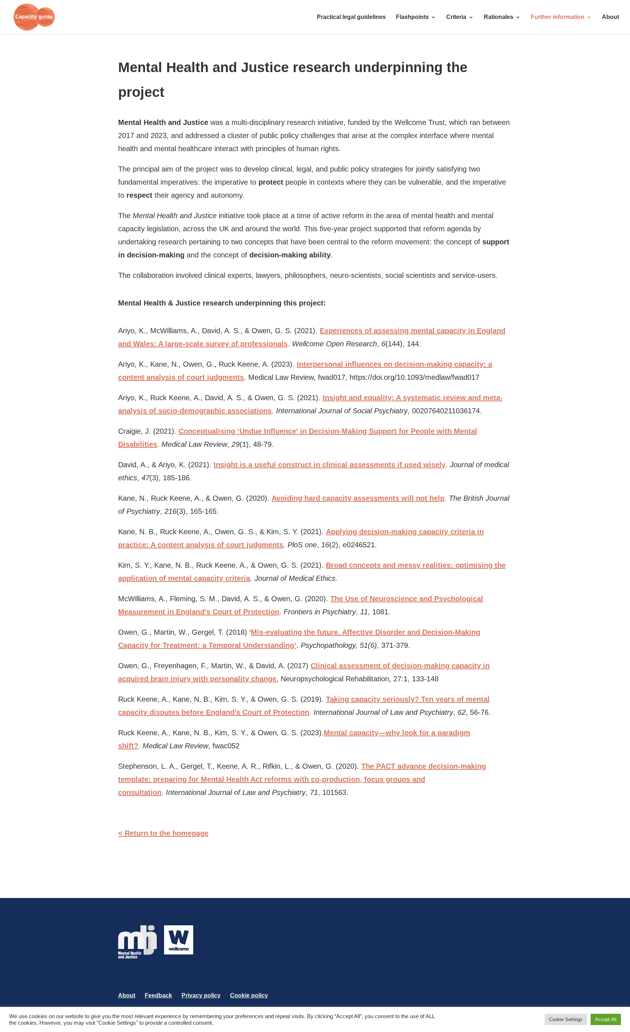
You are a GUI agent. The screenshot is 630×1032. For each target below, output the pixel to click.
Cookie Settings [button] (566, 1019)
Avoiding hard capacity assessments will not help (358, 498)
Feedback (158, 995)
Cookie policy (249, 995)
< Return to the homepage (163, 833)
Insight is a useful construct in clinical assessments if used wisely (330, 465)
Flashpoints (412, 17)
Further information (557, 17)
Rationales (498, 17)
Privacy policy (201, 995)
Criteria (456, 17)
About (610, 17)
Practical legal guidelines (351, 17)
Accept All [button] (606, 1019)
